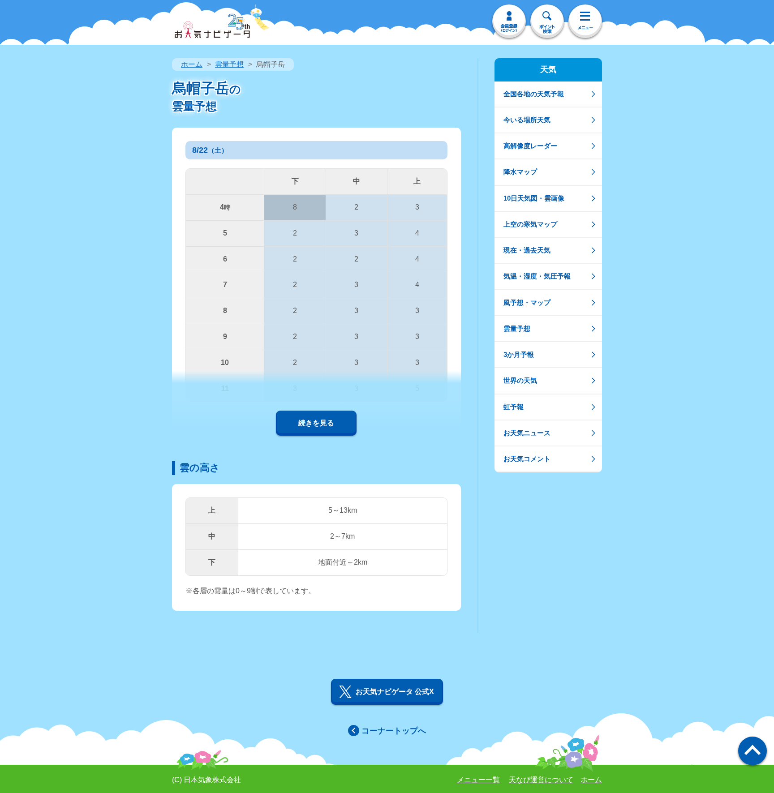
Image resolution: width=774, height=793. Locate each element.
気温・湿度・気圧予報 (537, 276)
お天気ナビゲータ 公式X (395, 691)
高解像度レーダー (530, 146)
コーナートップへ (393, 730)
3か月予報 (518, 354)
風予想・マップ (526, 302)
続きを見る (316, 423)
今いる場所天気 (526, 120)
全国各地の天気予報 (533, 94)
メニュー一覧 (478, 780)
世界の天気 (520, 380)
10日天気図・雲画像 (533, 198)
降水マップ (520, 172)
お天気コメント (526, 459)
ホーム (191, 64)
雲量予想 (229, 64)
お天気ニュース (526, 433)
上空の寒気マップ (530, 224)
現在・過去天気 (526, 250)
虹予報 (513, 407)
